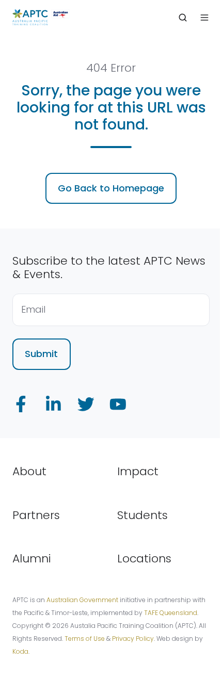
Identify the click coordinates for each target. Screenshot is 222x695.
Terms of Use (85, 638)
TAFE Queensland (170, 612)
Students (142, 515)
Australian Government (82, 599)
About (29, 471)
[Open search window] (183, 17)
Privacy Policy (133, 638)
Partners (36, 515)
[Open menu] (204, 17)
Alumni (31, 559)
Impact (137, 471)
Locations (144, 559)
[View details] (20, 404)
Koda (20, 651)
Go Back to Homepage (111, 188)
